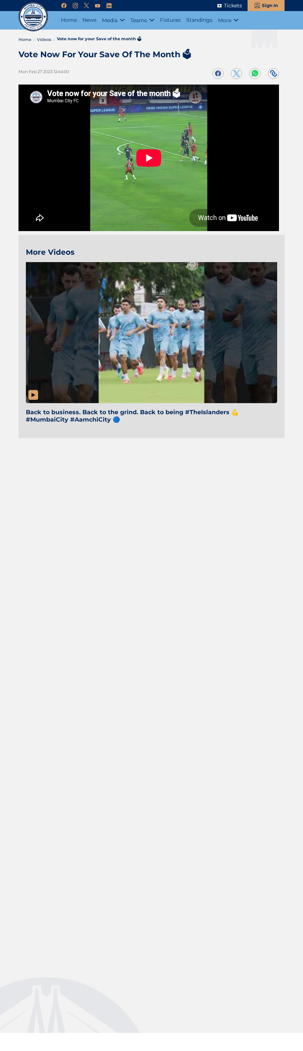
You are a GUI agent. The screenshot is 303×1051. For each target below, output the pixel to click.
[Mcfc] (33, 16)
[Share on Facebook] (218, 73)
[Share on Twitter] (236, 73)
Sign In (270, 5)
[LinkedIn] (109, 6)
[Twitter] (86, 5)
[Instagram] (75, 6)
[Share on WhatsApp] (255, 73)
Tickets (233, 5)
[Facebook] (64, 6)
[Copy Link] (273, 73)
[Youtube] (98, 6)
